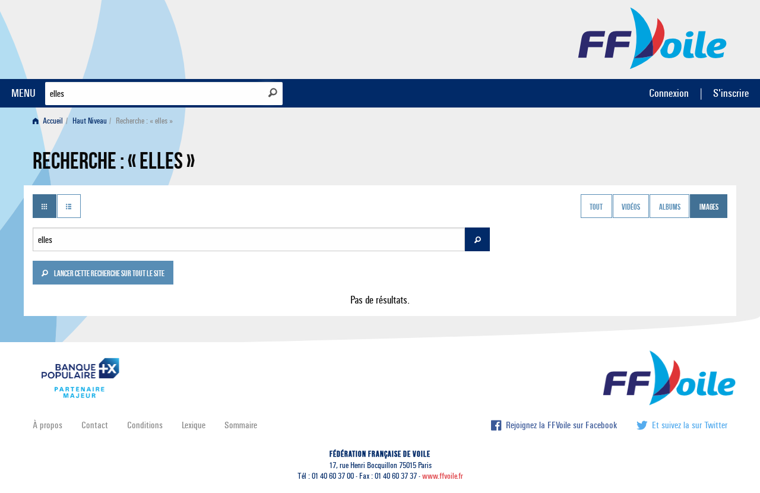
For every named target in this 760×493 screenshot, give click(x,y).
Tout (596, 207)
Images (708, 207)
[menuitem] (50, 121)
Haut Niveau (89, 121)
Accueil (52, 121)
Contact (94, 425)
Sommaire (240, 425)
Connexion (669, 93)
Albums (669, 207)
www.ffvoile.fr (442, 476)
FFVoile (652, 37)
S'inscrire (731, 93)
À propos (47, 425)
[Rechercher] (272, 93)
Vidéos (631, 207)
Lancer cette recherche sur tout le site (108, 274)
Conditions (145, 425)
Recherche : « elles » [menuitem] (144, 121)
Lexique (193, 425)
